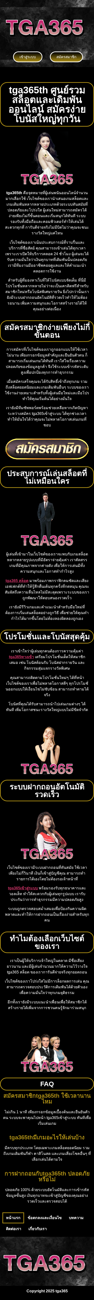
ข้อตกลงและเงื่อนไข (45, 1218)
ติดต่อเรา (13, 1229)
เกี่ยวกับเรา (37, 1229)
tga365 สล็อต (17, 581)
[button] (47, 74)
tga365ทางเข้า (21, 657)
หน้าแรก (13, 1218)
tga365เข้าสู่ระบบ (23, 888)
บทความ (76, 1218)
